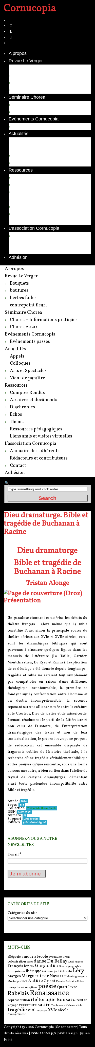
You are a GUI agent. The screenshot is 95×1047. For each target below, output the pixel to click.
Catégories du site (22, 913)
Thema (21, 206)
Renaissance (49, 993)
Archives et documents (37, 184)
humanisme (16, 971)
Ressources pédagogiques (41, 213)
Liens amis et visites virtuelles (44, 220)
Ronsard (66, 999)
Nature (35, 980)
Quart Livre (67, 987)
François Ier (18, 966)
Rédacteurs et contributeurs (42, 242)
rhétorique (43, 999)
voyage (41, 1010)
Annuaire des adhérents (38, 235)
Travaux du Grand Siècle (41, 808)
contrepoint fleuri (30, 89)
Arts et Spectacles (32, 155)
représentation (19, 1000)
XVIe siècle (58, 1010)
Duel (71, 962)
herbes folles (27, 82)
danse (40, 961)
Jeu (56, 972)
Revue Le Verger (26, 60)
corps (30, 962)
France (78, 962)
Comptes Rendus (31, 177)
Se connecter (66, 1027)
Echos (20, 199)
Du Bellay (57, 961)
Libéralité (65, 971)
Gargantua (46, 965)
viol (32, 1010)
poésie (47, 986)
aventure (55, 956)
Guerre (63, 966)
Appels (21, 140)
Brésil (66, 957)
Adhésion (18, 257)
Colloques (24, 148)
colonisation (17, 961)
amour (27, 956)
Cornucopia (44, 1027)
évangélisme (17, 1014)
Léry (78, 971)
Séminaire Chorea (27, 97)
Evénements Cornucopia (34, 118)
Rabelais (18, 994)
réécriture (28, 1005)
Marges (14, 976)
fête (32, 966)
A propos (18, 53)
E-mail (14, 854)
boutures (22, 75)
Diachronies (26, 191)
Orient (49, 981)
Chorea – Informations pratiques (46, 104)
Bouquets (23, 68)
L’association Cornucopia (34, 228)
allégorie (14, 956)
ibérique (33, 971)
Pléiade (60, 981)
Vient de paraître (30, 162)
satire (43, 1004)
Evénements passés (34, 126)
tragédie (17, 1010)
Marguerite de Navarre (44, 976)
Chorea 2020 (27, 111)
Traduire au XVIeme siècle (66, 1005)
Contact (21, 250)
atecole (41, 956)
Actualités (18, 133)
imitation (47, 972)
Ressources (21, 170)
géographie (74, 966)
